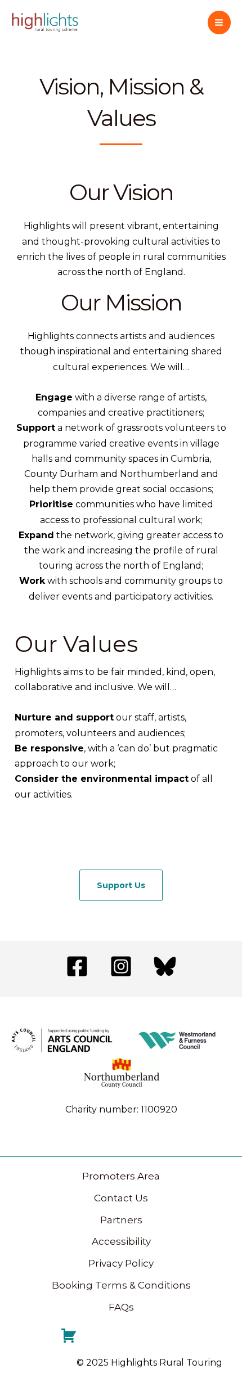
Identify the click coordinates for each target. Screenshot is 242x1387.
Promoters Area (121, 1176)
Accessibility (121, 1241)
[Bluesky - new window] (165, 966)
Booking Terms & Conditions (121, 1285)
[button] (121, 885)
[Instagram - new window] (121, 966)
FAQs (121, 1307)
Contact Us (121, 1198)
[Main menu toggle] (219, 22)
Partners (121, 1220)
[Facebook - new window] (77, 966)
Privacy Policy (121, 1263)
